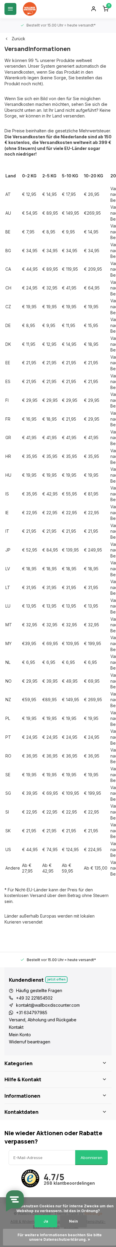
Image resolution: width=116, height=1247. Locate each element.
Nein (73, 1221)
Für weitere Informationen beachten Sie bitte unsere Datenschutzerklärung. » (60, 1237)
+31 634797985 (31, 1012)
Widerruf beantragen (29, 1041)
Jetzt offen (56, 979)
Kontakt (16, 1027)
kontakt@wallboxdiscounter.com (48, 1005)
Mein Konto (20, 1034)
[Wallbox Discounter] (30, 9)
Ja (45, 1221)
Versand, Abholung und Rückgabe (42, 1019)
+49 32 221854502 (34, 997)
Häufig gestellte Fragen (39, 990)
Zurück (18, 38)
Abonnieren (91, 1157)
